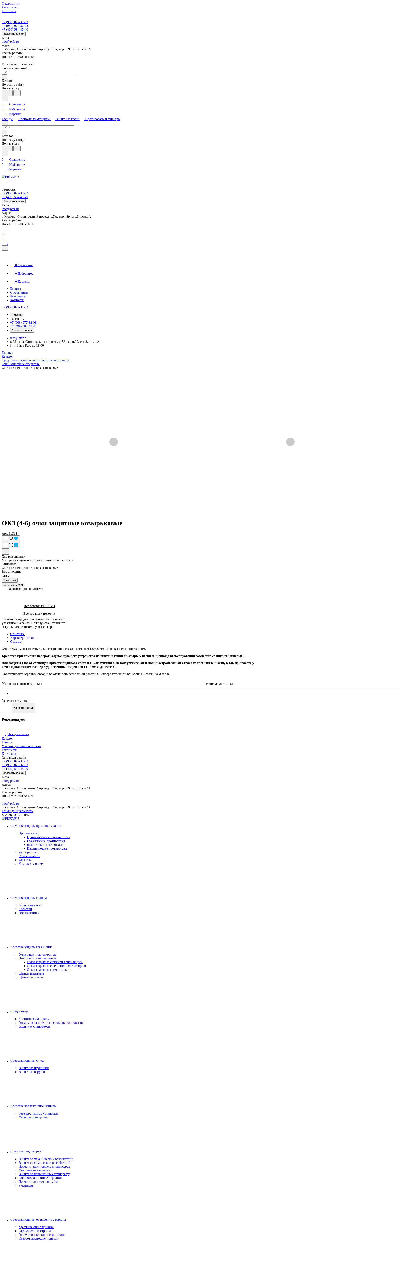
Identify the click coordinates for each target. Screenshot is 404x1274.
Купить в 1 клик (13, 584)
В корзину (9, 580)
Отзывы (16, 641)
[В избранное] (11, 538)
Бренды (7, 742)
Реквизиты (9, 750)
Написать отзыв (23, 707)
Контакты (9, 753)
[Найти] (17, 93)
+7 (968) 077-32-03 (15, 22)
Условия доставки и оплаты (21, 746)
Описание (17, 634)
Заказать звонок (13, 33)
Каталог (7, 738)
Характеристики (22, 638)
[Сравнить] (11, 545)
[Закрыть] (5, 248)
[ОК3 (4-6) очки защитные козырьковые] (202, 442)
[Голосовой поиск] (7, 93)
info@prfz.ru (10, 41)
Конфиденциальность (17, 811)
